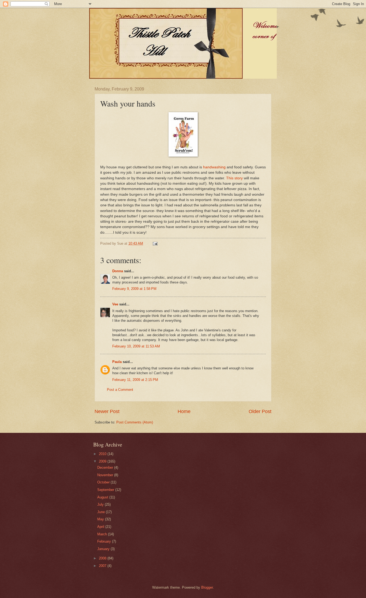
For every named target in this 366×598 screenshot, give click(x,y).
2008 (103, 558)
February (104, 541)
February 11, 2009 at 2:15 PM (135, 380)
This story (234, 178)
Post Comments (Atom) (134, 422)
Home (184, 411)
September (106, 490)
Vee (115, 304)
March (102, 534)
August (103, 497)
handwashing (214, 167)
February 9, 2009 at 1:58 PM (134, 289)
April (101, 527)
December (105, 467)
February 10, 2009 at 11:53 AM (136, 346)
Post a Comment (120, 390)
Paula (117, 362)
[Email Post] (155, 243)
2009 (103, 461)
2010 (103, 454)
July (101, 504)
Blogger (207, 587)
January (104, 549)
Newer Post (107, 411)
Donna (117, 271)
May (101, 519)
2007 (103, 566)
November (105, 475)
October (104, 482)
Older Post (260, 411)
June (101, 512)
